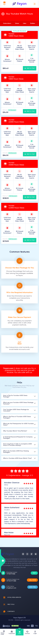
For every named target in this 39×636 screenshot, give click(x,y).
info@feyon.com (11, 588)
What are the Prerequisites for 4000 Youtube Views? (18, 424)
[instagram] (27, 554)
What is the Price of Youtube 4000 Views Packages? (17, 417)
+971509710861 (10, 574)
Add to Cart (31, 68)
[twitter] (31, 554)
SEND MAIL (32, 587)
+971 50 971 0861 (11, 581)
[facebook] (23, 554)
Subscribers (7, 23)
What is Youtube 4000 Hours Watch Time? (17, 458)
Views (17, 23)
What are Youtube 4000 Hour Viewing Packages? (16, 451)
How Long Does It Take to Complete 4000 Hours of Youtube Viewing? (17, 444)
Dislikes (32, 23)
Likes (24, 23)
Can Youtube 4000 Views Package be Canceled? (16, 410)
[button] (34, 4)
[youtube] (35, 554)
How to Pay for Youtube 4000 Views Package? (15, 396)
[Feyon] (19, 3)
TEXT (34, 573)
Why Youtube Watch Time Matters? (15, 431)
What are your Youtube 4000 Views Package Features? (18, 403)
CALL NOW (32, 580)
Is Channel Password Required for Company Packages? (17, 437)
